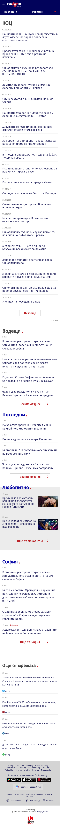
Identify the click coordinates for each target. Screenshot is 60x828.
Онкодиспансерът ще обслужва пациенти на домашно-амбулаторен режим (28, 233)
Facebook (29, 796)
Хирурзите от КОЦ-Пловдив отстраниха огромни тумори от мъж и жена (27, 128)
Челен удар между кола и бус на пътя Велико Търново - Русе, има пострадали (27, 393)
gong (7, 754)
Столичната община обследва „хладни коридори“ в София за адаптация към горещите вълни (26, 615)
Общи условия (42, 812)
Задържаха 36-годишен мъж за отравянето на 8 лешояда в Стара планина (29, 631)
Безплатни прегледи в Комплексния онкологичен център (25, 220)
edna (7, 712)
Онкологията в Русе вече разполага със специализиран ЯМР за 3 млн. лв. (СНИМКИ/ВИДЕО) (27, 71)
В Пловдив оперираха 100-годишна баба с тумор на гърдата (29, 156)
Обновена (14, 625)
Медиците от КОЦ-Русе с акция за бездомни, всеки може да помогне (24, 247)
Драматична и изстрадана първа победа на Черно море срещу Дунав (29, 746)
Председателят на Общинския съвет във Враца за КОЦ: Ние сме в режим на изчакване (28, 54)
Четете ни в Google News (30, 787)
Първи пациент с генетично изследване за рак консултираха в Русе (29, 170)
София (10, 562)
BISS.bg (23, 768)
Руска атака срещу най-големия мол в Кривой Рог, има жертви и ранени (26, 426)
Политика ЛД (34, 800)
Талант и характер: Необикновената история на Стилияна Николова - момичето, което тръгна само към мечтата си (29, 681)
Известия (50, 800)
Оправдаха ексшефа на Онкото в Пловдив (29, 193)
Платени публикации (34, 794)
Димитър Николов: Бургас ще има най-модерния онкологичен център (27, 86)
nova (7, 691)
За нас (9, 794)
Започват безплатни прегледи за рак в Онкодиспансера (27, 261)
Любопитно (15, 487)
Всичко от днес (30, 404)
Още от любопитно (30, 541)
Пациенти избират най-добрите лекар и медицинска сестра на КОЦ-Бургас (27, 114)
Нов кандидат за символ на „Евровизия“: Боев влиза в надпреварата (19, 523)
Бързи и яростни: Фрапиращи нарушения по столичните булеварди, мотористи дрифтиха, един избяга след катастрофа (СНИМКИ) (28, 595)
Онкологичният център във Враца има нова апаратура (26, 206)
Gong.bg (30, 765)
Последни (10, 11)
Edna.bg (18, 770)
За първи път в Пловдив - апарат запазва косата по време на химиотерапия (29, 142)
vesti (7, 733)
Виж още (30, 313)
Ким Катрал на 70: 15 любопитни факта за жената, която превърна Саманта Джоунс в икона (29, 704)
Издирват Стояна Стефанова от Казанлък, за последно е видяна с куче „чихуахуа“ (28, 379)
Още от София (30, 642)
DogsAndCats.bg (41, 765)
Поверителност (16, 800)
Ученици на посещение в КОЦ (21, 301)
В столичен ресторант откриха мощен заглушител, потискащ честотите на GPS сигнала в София (27, 345)
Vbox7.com (19, 765)
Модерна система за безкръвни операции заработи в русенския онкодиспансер (29, 275)
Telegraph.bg (46, 770)
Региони (37, 11)
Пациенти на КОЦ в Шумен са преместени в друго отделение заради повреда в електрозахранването (30, 37)
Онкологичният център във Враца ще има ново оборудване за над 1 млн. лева (29, 289)
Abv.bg (10, 765)
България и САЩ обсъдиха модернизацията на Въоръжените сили (30, 451)
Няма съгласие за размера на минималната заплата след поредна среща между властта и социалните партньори (29, 363)
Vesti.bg (27, 770)
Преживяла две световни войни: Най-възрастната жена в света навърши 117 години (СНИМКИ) (18, 502)
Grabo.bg (45, 768)
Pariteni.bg (9, 770)
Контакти (48, 794)
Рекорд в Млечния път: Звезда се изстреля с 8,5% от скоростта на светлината (28, 725)
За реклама (18, 794)
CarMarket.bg (12, 768)
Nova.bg (35, 770)
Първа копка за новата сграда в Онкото (27, 182)
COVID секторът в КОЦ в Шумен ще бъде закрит (27, 100)
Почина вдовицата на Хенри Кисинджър (27, 439)
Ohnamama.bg (34, 768)
